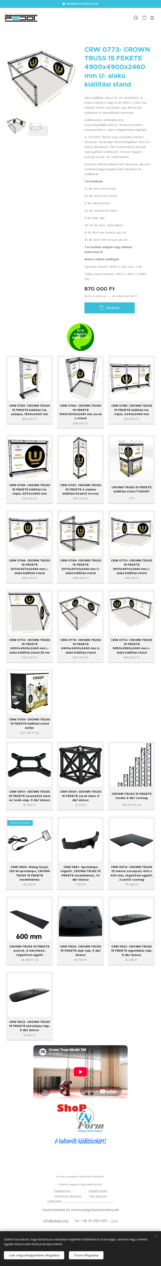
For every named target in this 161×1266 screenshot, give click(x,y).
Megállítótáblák (98, 1190)
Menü (152, 18)
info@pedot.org (55, 1221)
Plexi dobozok (98, 1196)
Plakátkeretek (62, 1190)
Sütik (114, 1221)
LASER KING (55, 1201)
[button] (136, 18)
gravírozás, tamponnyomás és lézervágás (88, 1201)
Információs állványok (68, 1196)
